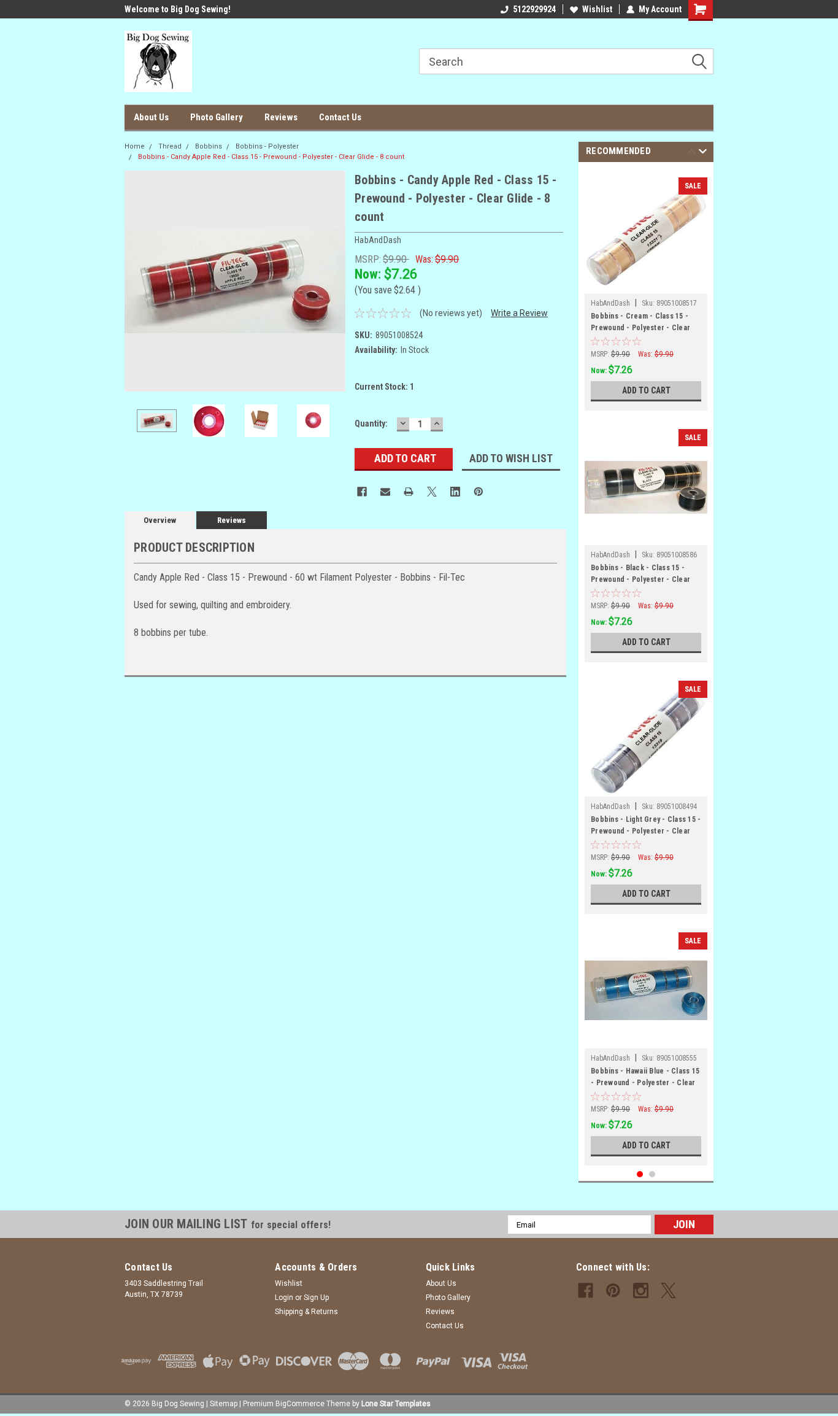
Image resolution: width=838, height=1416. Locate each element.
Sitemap (223, 1403)
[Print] (408, 492)
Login (284, 1297)
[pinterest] (613, 1290)
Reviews (281, 117)
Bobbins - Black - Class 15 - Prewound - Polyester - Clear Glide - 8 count (640, 575)
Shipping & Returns (306, 1311)
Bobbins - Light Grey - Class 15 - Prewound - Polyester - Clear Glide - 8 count (646, 826)
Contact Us (340, 117)
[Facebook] (362, 492)
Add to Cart (646, 390)
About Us (151, 117)
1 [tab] (640, 1174)
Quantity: (371, 423)
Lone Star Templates (396, 1403)
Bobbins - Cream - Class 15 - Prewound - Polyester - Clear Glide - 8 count (640, 323)
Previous (137, 281)
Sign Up (316, 1297)
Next (333, 281)
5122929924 (534, 9)
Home (135, 146)
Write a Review (519, 313)
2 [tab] (652, 1174)
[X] (432, 492)
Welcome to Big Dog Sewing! (178, 9)
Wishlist (597, 9)
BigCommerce (300, 1403)
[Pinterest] (478, 492)
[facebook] (585, 1290)
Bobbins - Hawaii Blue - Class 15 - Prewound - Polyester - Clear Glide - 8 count (645, 1078)
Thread (170, 146)
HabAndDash (610, 303)
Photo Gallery (216, 117)
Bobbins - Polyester (267, 146)
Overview (160, 520)
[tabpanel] (646, 289)
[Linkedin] (455, 492)
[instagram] (640, 1290)
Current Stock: (384, 387)
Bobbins (208, 146)
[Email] (385, 492)
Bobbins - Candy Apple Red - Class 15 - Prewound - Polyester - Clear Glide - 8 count (271, 157)
